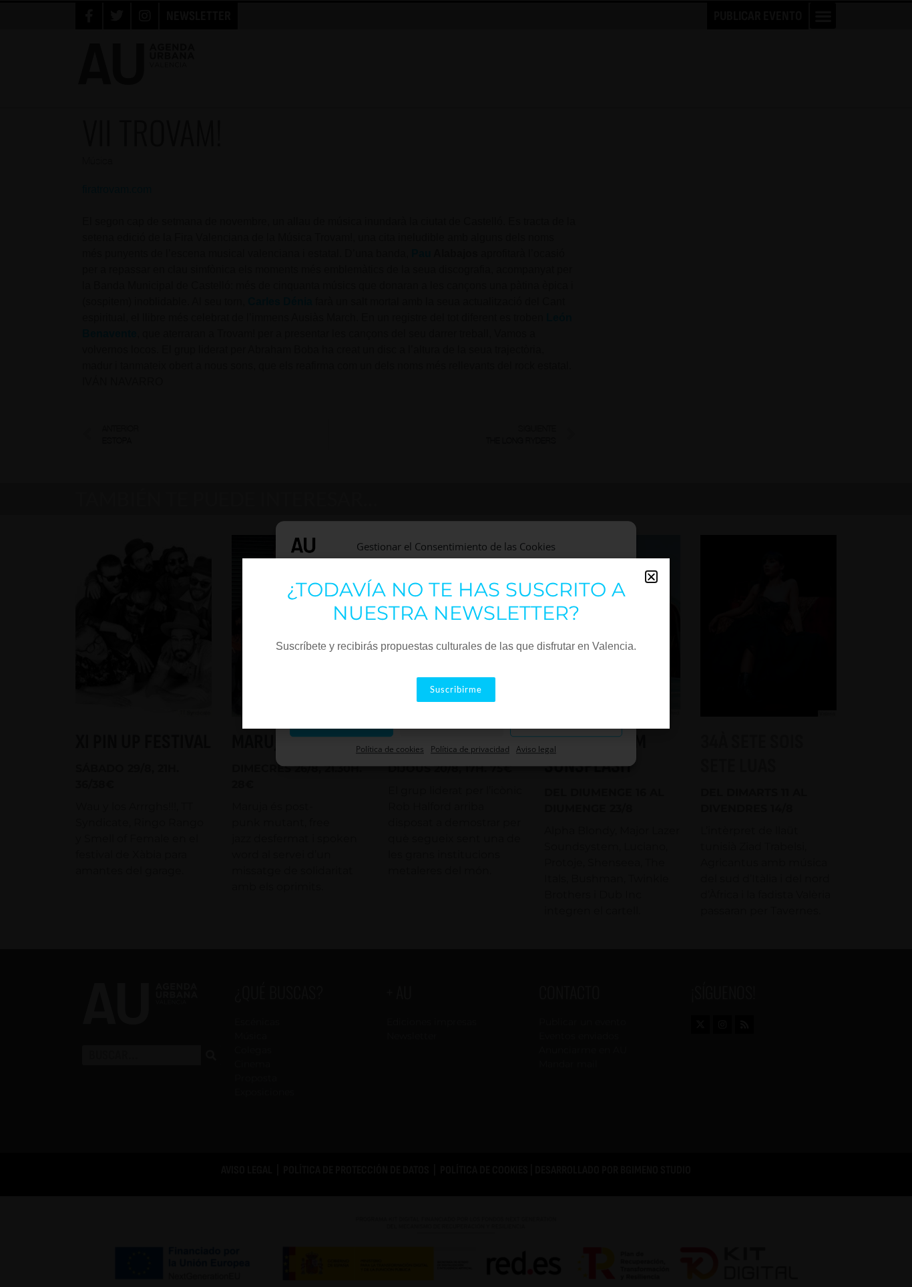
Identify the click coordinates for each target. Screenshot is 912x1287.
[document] (456, 643)
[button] (651, 577)
